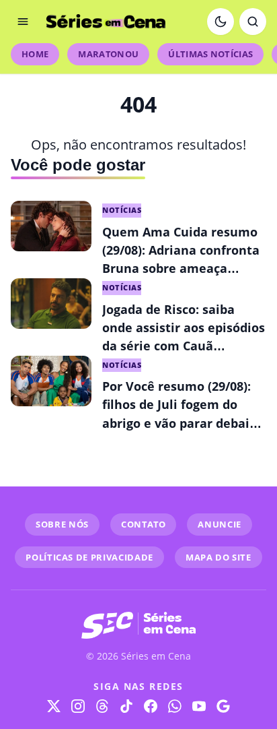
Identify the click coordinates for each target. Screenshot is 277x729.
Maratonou (108, 54)
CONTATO (143, 524)
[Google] (223, 706)
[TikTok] (126, 706)
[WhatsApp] (175, 706)
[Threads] (102, 706)
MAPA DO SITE (218, 557)
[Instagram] (78, 706)
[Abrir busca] (252, 21)
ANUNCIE (219, 524)
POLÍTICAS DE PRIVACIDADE (89, 557)
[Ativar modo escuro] (220, 21)
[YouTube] (199, 706)
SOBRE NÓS (62, 524)
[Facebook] (150, 706)
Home (35, 54)
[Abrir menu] (23, 21)
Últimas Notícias (210, 54)
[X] (54, 706)
